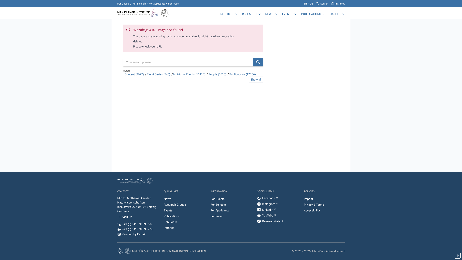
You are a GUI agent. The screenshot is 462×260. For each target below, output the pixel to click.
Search (324, 3)
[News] (276, 14)
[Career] (343, 14)
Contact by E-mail (133, 234)
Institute (226, 14)
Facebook (269, 198)
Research (249, 14)
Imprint (308, 199)
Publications (311, 14)
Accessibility (312, 210)
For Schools (139, 3)
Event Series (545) (158, 74)
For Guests (123, 3)
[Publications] (323, 14)
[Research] (259, 14)
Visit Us (127, 217)
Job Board (170, 222)
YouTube (268, 215)
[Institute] (236, 14)
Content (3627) (134, 74)
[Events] (295, 14)
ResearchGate (271, 221)
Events (287, 14)
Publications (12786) (242, 74)
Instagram (269, 204)
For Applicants (157, 3)
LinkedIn (268, 209)
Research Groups (175, 204)
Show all (255, 79)
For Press (173, 3)
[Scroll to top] (458, 256)
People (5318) (217, 74)
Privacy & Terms (314, 204)
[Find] (258, 62)
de (311, 3)
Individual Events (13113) (189, 74)
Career (335, 14)
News (269, 14)
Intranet (340, 3)
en (305, 3)
